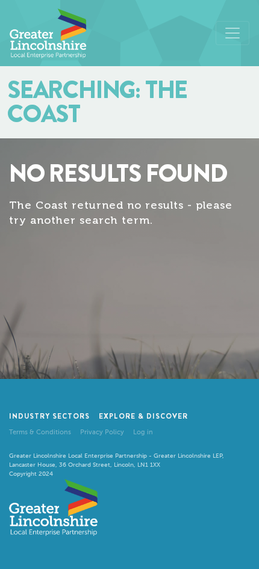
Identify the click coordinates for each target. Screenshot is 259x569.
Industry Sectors (49, 416)
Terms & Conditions (40, 432)
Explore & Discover (143, 416)
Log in (143, 432)
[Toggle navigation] (232, 33)
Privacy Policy (102, 432)
